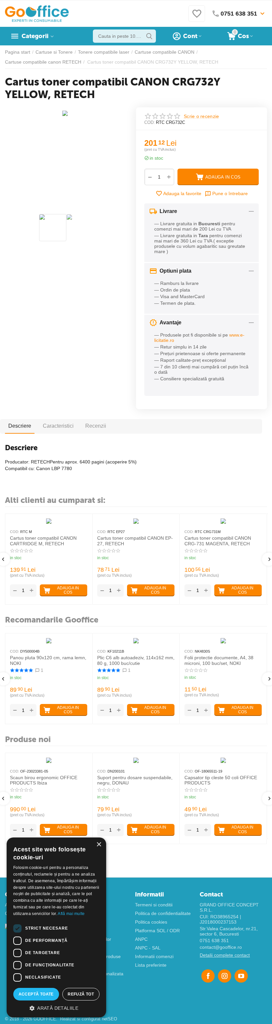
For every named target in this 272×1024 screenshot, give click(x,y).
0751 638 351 (214, 940)
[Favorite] (196, 17)
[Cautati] (149, 36)
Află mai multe (71, 913)
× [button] (98, 844)
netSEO (109, 1018)
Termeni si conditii (153, 904)
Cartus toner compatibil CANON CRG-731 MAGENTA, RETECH (217, 540)
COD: (149, 122)
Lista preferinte (151, 965)
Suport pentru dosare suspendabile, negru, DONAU (134, 780)
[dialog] (56, 927)
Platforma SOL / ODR (157, 930)
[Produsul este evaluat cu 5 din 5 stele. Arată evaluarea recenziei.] (21, 670)
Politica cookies (151, 922)
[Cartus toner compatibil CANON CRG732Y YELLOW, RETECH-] (66, 116)
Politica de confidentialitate (163, 913)
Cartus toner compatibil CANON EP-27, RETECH (135, 540)
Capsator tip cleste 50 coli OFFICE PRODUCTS (220, 780)
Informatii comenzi (154, 956)
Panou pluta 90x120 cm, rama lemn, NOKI (48, 660)
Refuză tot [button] (81, 994)
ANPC (141, 939)
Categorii (35, 36)
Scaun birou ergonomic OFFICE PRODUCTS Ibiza (43, 780)
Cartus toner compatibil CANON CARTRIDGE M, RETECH (43, 540)
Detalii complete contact (225, 955)
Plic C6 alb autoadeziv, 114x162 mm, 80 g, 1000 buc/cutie (135, 660)
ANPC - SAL (148, 947)
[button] (56, 1008)
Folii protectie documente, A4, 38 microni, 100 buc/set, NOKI (218, 660)
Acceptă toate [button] (36, 994)
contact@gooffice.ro (221, 947)
